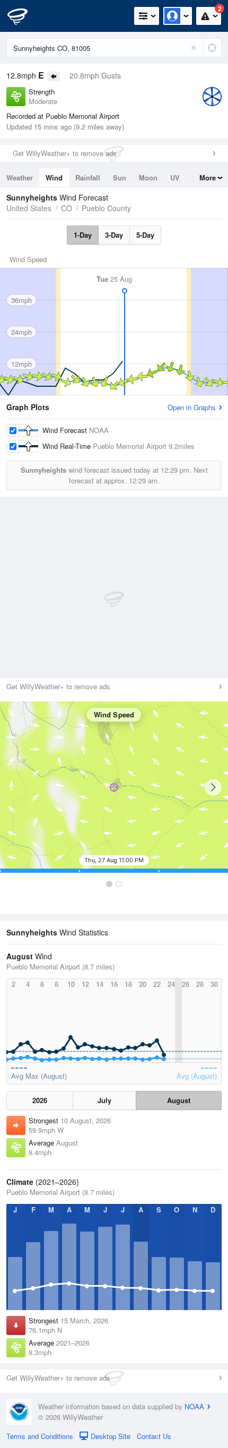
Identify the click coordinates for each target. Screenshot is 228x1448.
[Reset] (193, 48)
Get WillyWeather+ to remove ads (65, 153)
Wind (54, 177)
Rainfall (87, 177)
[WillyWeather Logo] (23, 16)
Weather (19, 177)
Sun (119, 177)
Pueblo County (106, 208)
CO (66, 208)
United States (28, 208)
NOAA (194, 1406)
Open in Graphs (192, 407)
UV (175, 177)
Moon (148, 177)
